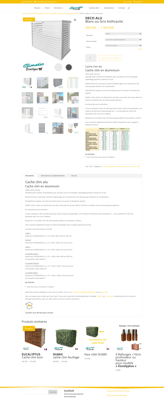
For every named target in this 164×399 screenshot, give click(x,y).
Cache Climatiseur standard (70, 13)
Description (29, 176)
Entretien (58, 8)
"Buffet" (100, 296)
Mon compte (128, 2)
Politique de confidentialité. (117, 395)
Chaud (37, 8)
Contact (121, 8)
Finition (88, 47)
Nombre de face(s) (91, 41)
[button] (75, 20)
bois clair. (104, 292)
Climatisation (40, 13)
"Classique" (109, 296)
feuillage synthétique (88, 292)
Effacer (140, 49)
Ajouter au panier (110, 57)
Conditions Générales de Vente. (118, 391)
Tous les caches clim (52, 13)
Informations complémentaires (52, 176)
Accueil (24, 13)
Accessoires (108, 8)
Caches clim (94, 8)
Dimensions (89, 35)
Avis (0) (74, 176)
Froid (47, 8)
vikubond (75, 292)
